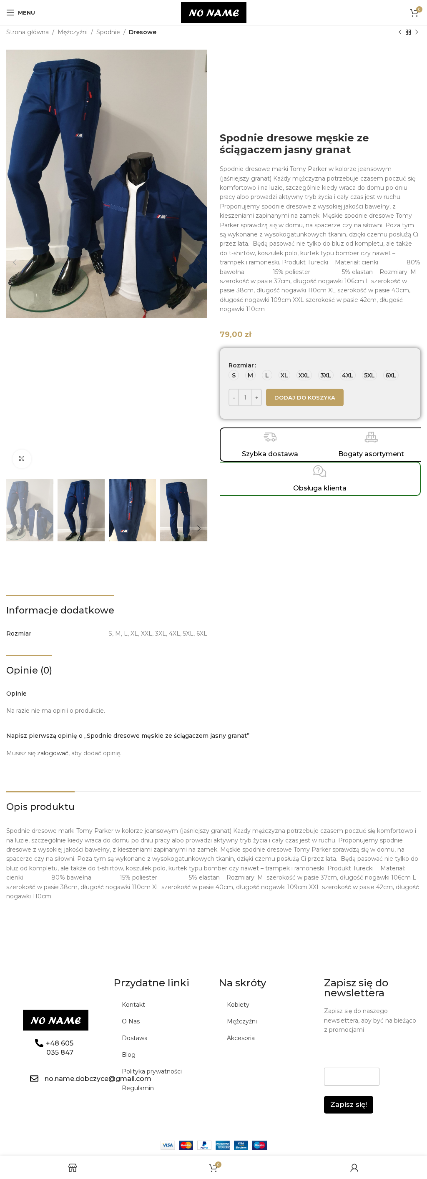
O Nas (131, 1021)
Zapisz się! (348, 1104)
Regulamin (138, 1088)
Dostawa (135, 1038)
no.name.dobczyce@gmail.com (98, 1079)
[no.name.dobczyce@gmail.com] (34, 1078)
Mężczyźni (73, 32)
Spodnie (108, 32)
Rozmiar (241, 365)
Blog (129, 1054)
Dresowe (142, 32)
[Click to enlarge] (22, 459)
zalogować (52, 753)
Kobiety (238, 1004)
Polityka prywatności (152, 1071)
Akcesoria (241, 1038)
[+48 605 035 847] (39, 1043)
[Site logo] (213, 12)
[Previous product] (400, 32)
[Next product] (416, 32)
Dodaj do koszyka (304, 397)
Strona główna (27, 32)
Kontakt (133, 1004)
